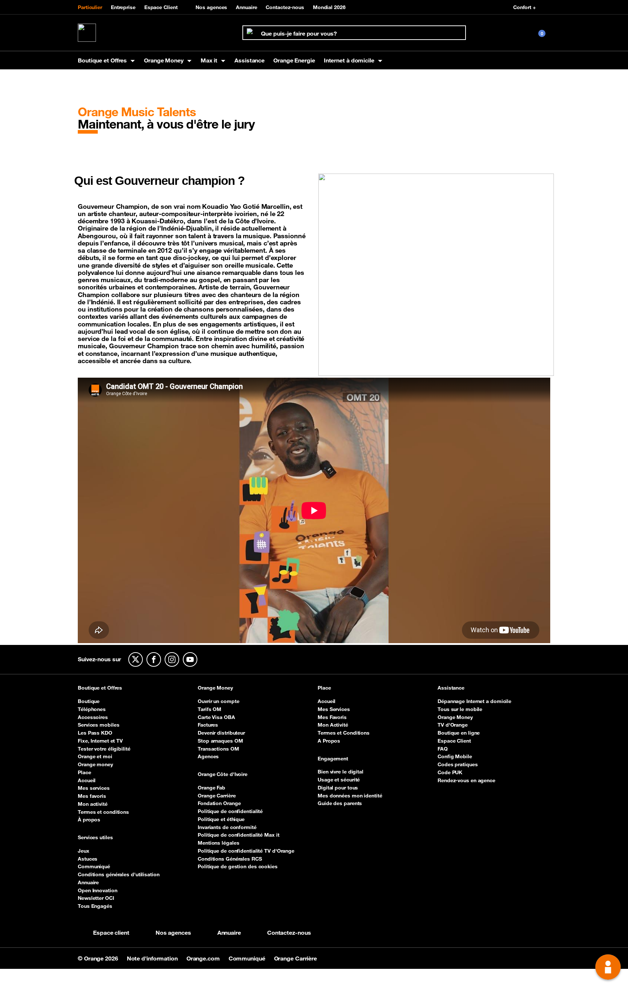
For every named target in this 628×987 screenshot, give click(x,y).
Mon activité (93, 804)
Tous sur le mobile (460, 709)
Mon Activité (333, 725)
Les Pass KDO (95, 733)
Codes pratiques (458, 764)
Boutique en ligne (459, 733)
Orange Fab (211, 787)
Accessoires (93, 717)
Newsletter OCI (96, 898)
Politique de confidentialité (230, 811)
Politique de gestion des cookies (238, 866)
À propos (89, 819)
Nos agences (211, 7)
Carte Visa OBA (216, 717)
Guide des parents (340, 803)
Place (84, 772)
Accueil (87, 780)
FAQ (443, 749)
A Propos (329, 741)
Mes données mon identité (350, 795)
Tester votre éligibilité (104, 749)
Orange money (95, 764)
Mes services (94, 788)
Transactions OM (218, 749)
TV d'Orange (453, 725)
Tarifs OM (209, 709)
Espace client (111, 932)
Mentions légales (218, 843)
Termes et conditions (103, 812)
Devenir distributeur (221, 733)
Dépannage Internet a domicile (474, 701)
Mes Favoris (332, 717)
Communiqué (94, 866)
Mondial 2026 (329, 7)
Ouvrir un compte (218, 701)
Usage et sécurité (339, 779)
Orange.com (203, 958)
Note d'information (153, 958)
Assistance (249, 60)
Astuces (87, 859)
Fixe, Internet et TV (100, 741)
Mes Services (334, 709)
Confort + (524, 7)
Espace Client (161, 7)
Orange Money (215, 688)
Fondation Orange (219, 803)
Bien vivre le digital (340, 771)
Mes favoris (92, 796)
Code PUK (450, 772)
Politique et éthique (221, 819)
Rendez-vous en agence (466, 780)
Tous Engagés (95, 906)
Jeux (83, 851)
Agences (208, 756)
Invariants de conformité (227, 827)
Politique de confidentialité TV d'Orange (246, 851)
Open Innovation (97, 890)
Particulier (90, 7)
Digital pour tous (338, 787)
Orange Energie (294, 60)
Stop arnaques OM (220, 741)
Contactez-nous (285, 7)
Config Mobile (455, 756)
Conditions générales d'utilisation (119, 874)
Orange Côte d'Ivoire (222, 774)
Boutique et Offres (100, 688)
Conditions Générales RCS (230, 859)
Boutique (89, 701)
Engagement (333, 759)
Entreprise (123, 7)
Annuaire (246, 7)
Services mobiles (98, 725)
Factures (208, 725)
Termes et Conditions (344, 733)
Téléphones (92, 709)
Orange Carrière (217, 795)
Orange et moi (95, 756)
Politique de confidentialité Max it (238, 835)
